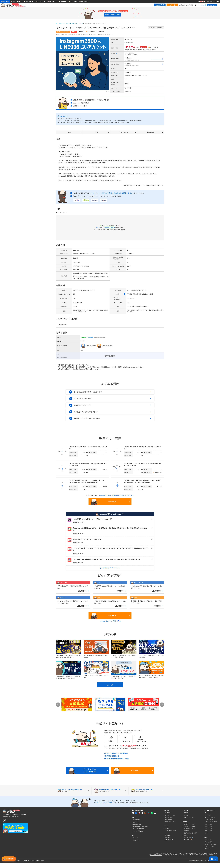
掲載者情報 (150, 132)
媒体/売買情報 (123, 132)
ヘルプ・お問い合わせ (170, 831)
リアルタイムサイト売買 (211, 822)
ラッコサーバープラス (210, 844)
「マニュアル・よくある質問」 (103, 803)
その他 (128, 495)
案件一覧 (172, 5)
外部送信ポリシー (188, 831)
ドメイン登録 (208, 824)
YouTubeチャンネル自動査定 (140, 826)
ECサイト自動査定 (137, 831)
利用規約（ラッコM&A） (190, 826)
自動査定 (182, 5)
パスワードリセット (189, 817)
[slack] (148, 813)
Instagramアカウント (105, 495)
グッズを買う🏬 (188, 839)
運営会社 (186, 835)
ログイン (202, 5)
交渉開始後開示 (129, 39)
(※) (25, 6)
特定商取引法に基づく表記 (190, 833)
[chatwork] (139, 813)
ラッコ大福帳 (208, 842)
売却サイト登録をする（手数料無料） (117, 753)
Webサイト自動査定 (138, 824)
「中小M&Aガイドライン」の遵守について (33, 860)
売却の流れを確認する (112, 756)
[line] (152, 813)
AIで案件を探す (8, 859)
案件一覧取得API (169, 840)
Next (162, 704)
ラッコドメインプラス (210, 846)
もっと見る (110, 685)
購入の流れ (136, 840)
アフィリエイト (209, 831)
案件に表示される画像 (156, 855)
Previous (58, 704)
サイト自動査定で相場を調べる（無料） (117, 759)
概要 (69, 132)
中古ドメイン (208, 828)
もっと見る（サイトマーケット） (110, 568)
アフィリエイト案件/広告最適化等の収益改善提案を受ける (112, 193)
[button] (142, 813)
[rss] (145, 813)
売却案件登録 (160, 5)
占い (81, 23)
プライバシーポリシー (189, 828)
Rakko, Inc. (204, 860)
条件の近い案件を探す (112, 15)
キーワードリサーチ (210, 817)
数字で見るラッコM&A (170, 822)
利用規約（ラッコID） (189, 824)
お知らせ (167, 828)
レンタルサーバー (209, 819)
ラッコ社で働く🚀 (188, 837)
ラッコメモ (208, 848)
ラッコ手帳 (208, 839)
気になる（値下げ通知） (157, 28)
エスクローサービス (170, 815)
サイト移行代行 (169, 817)
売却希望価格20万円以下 (119, 495)
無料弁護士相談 (169, 819)
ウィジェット (168, 837)
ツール (206, 833)
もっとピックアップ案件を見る (111, 621)
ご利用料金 (189, 5)
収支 (96, 132)
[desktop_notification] (155, 813)
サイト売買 (208, 815)
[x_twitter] (133, 813)
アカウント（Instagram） (72, 23)
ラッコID (207, 813)
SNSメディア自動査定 (138, 829)
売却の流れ (136, 822)
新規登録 (186, 813)
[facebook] (136, 813)
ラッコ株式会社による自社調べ (208, 853)
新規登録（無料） (212, 5)
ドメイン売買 (208, 826)
